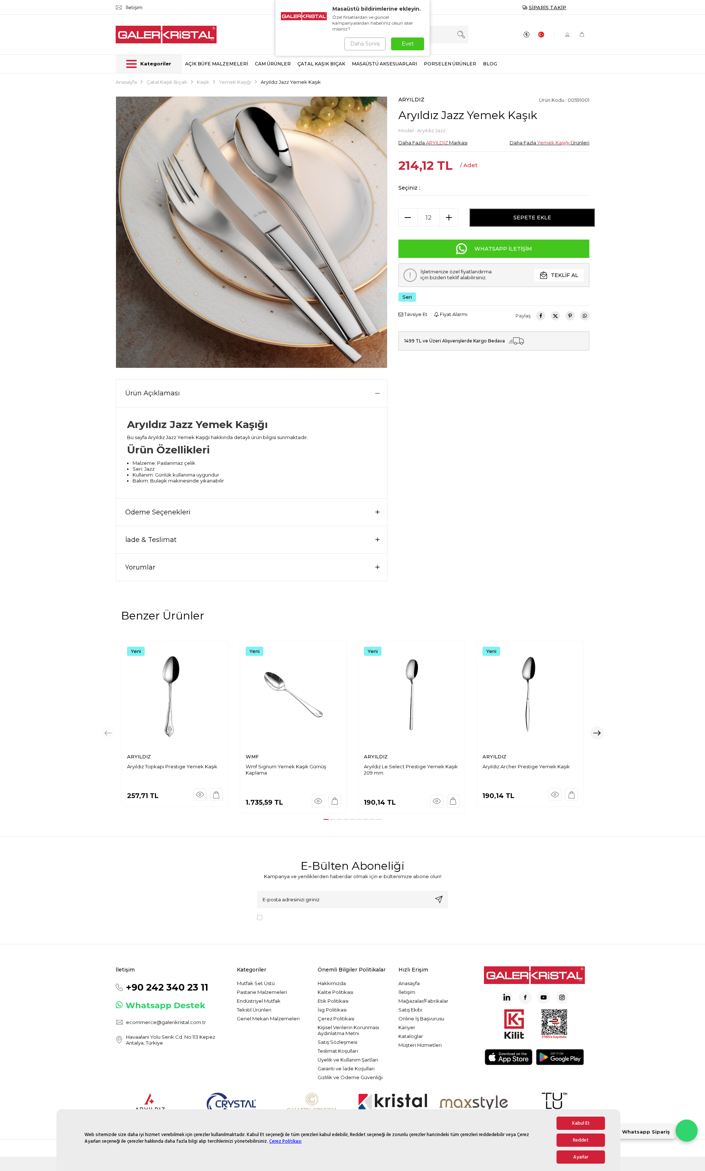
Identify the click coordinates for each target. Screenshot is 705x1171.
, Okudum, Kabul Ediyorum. (326, 917)
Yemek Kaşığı (235, 82)
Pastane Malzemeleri (262, 992)
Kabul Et (581, 1123)
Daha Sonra (365, 43)
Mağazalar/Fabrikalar (423, 1001)
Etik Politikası (333, 1001)
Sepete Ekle (532, 217)
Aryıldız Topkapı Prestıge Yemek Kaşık (172, 766)
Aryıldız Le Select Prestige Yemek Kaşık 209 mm (411, 770)
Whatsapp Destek (165, 1005)
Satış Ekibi (410, 1010)
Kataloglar (410, 1036)
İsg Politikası (332, 1010)
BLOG (490, 64)
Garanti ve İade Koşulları (346, 1068)
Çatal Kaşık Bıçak (167, 82)
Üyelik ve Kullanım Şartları (348, 1060)
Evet (408, 43)
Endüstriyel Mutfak (259, 1001)
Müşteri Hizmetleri (420, 1045)
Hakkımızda (332, 983)
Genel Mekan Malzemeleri (268, 1018)
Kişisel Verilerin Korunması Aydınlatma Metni (348, 1030)
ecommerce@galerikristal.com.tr (166, 1022)
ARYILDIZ (411, 99)
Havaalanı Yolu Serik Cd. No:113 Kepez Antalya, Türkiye (170, 1040)
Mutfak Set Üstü (256, 983)
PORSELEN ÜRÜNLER (450, 64)
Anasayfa (126, 82)
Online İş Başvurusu (421, 1018)
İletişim (406, 992)
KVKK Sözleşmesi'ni (291, 917)
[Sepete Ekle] (216, 794)
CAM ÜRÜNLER (273, 64)
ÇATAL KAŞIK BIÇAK (321, 64)
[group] (251, 232)
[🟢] (687, 1131)
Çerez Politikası (285, 1141)
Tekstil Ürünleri (254, 1010)
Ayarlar (580, 1157)
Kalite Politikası (335, 992)
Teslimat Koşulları (338, 1051)
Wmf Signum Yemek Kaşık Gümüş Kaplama (286, 770)
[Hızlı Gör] (200, 794)
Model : (421, 130)
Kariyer (406, 1027)
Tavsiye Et (415, 314)
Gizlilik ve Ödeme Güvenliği (350, 1077)
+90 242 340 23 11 (167, 987)
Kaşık (203, 82)
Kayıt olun (439, 899)
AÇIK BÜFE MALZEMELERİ (216, 64)
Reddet (581, 1140)
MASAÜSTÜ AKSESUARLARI (384, 64)
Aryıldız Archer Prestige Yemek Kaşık (526, 766)
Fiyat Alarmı (453, 314)
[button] (326, 819)
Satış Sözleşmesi (337, 1042)
